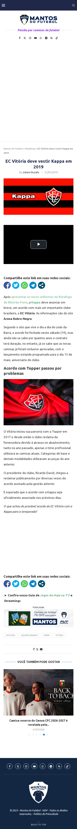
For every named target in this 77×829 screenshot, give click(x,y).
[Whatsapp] (41, 38)
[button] (7, 702)
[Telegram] (46, 38)
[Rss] (51, 38)
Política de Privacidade (45, 814)
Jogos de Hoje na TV (55, 595)
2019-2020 (10, 635)
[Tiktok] (57, 38)
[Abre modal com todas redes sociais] (41, 285)
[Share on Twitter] (37, 649)
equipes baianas (29, 635)
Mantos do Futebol (13, 149)
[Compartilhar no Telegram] (33, 285)
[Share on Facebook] (34, 649)
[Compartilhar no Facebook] (7, 285)
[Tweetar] (15, 285)
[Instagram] (30, 38)
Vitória (59, 635)
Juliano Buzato (31, 172)
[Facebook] (19, 38)
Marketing (30, 149)
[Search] (73, 5)
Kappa (46, 635)
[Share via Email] (41, 649)
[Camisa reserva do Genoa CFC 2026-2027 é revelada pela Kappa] (38, 692)
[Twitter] (24, 38)
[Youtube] (35, 38)
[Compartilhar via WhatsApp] (24, 285)
